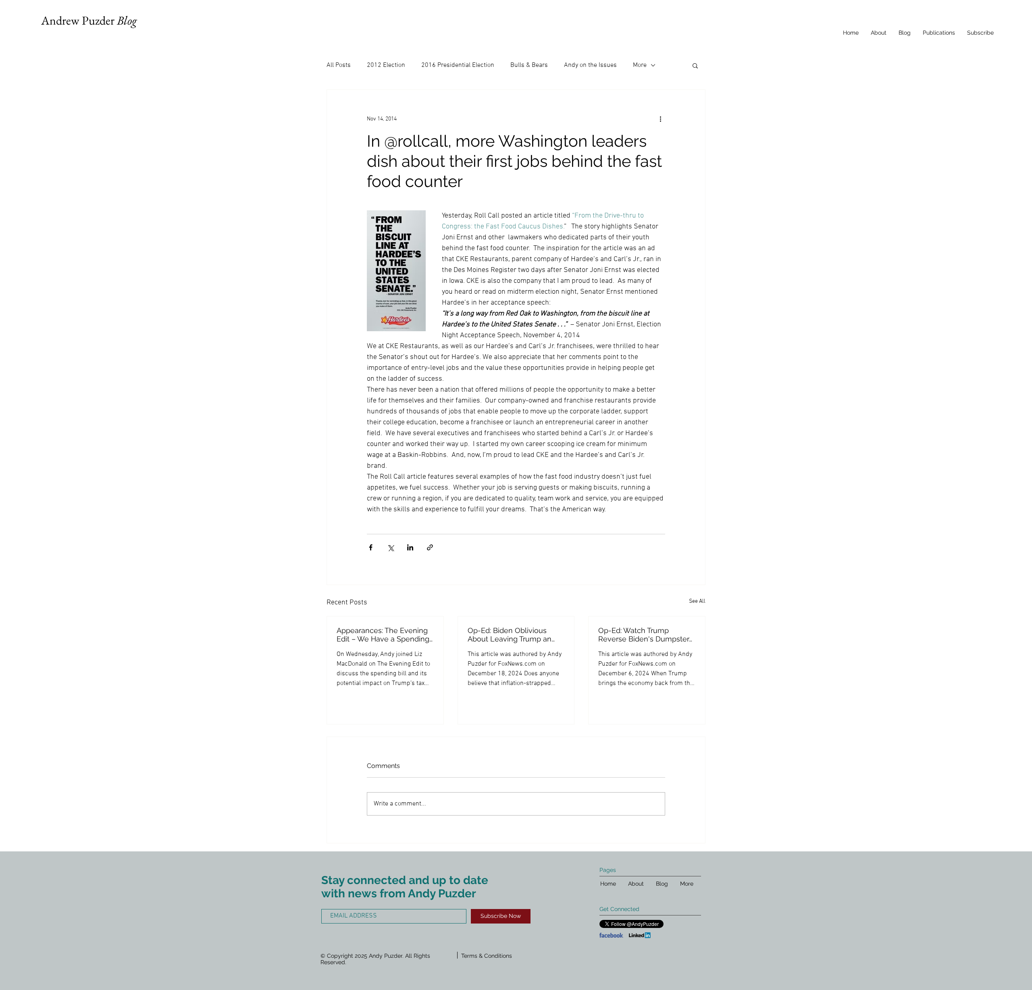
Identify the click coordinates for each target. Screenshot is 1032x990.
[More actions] (660, 119)
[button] (695, 65)
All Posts (339, 65)
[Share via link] (430, 547)
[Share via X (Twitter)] (390, 547)
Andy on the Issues (590, 65)
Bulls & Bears (529, 65)
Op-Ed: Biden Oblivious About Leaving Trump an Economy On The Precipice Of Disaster (514, 634)
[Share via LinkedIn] (410, 547)
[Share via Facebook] (371, 547)
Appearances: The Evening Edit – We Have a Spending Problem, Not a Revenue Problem (383, 634)
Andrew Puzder (89, 20)
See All (697, 601)
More (640, 65)
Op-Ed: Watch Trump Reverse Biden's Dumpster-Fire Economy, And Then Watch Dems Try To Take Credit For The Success (645, 634)
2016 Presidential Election (457, 65)
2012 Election (386, 65)
